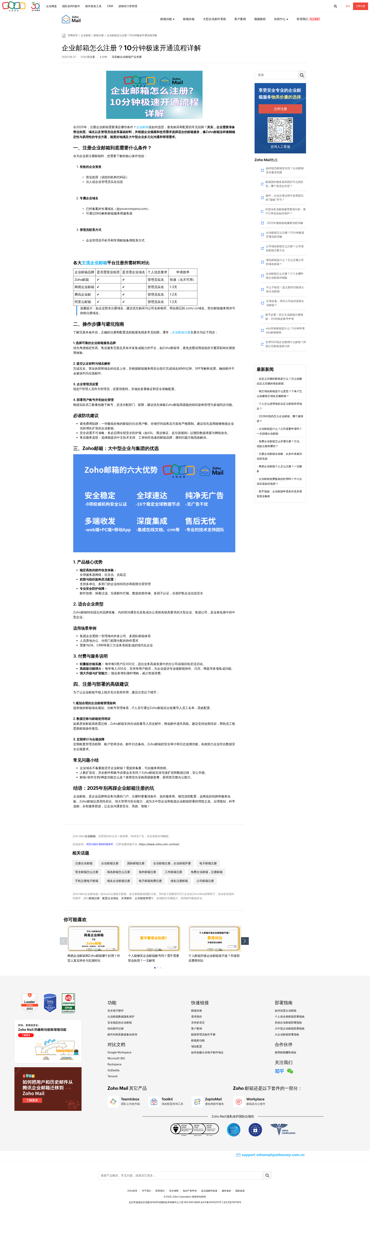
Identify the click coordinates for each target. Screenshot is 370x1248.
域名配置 (196, 1046)
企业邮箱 (86, 35)
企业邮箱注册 (181, 332)
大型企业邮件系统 (214, 19)
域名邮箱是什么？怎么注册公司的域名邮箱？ (285, 262)
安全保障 (173, 1191)
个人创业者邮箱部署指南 (289, 1016)
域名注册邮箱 (179, 880)
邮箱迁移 (94, 898)
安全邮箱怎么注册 (86, 872)
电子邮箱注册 (208, 863)
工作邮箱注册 (173, 872)
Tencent (113, 1076)
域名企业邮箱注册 (118, 880)
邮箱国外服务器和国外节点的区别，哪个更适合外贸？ (284, 184)
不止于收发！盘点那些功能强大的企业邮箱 (285, 289)
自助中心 (280, 19)
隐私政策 (240, 1191)
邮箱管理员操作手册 (203, 1034)
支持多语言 (198, 1022)
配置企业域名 (110, 898)
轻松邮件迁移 (116, 1028)
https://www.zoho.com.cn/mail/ (159, 844)
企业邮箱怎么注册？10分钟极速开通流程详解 (285, 234)
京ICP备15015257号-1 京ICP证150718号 (221, 1202)
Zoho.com (21, 6)
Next (245, 941)
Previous (63, 941)
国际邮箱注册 (136, 863)
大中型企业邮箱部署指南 (289, 1028)
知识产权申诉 (190, 1191)
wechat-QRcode (290, 1070)
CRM (110, 6)
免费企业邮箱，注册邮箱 (207, 872)
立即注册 (360, 6)
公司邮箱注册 (205, 880)
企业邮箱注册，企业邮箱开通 (172, 863)
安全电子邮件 (116, 1010)
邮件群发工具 (93, 6)
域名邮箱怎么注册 (118, 872)
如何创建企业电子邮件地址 (207, 1052)
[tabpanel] (94, 944)
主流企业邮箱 (94, 262)
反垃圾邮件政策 (209, 1191)
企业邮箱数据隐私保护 (121, 1016)
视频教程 (260, 19)
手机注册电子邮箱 (86, 880)
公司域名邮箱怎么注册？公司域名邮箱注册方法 (285, 248)
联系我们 (302, 19)
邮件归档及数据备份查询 (122, 1034)
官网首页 (73, 35)
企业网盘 (51, 6)
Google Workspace (119, 1052)
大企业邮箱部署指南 (287, 1034)
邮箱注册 (99, 35)
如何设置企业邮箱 (285, 1010)
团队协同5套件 (71, 6)
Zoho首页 (132, 1191)
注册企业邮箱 (83, 863)
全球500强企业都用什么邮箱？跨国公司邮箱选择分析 (286, 344)
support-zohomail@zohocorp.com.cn (273, 1155)
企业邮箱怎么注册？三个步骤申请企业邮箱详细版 (285, 275)
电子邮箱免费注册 (150, 880)
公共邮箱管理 (143, 898)
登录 (348, 6)
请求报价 (196, 1016)
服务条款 (226, 1191)
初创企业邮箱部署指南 (288, 1022)
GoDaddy (113, 1070)
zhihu (279, 1070)
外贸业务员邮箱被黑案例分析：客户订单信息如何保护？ (285, 211)
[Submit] (267, 1175)
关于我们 (146, 1191)
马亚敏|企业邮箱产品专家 (127, 56)
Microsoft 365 (116, 1058)
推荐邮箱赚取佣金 (285, 1052)
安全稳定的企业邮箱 (120, 1022)
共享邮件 (126, 898)
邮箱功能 (166, 19)
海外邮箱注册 (147, 872)
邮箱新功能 (198, 1040)
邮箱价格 (189, 19)
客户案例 (240, 19)
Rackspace (114, 1064)
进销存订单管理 (127, 6)
